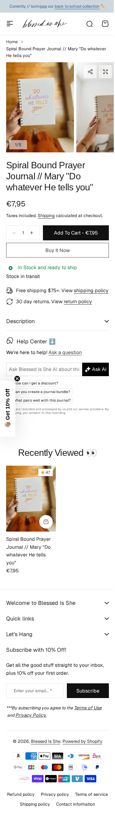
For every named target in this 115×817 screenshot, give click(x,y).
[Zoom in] (40, 107)
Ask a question (65, 360)
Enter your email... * (33, 706)
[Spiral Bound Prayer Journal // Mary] (31, 514)
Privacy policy (72, 809)
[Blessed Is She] (44, 24)
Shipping (46, 215)
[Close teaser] (17, 379)
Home (12, 41)
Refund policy (38, 809)
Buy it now (57, 250)
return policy (78, 301)
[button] (90, 71)
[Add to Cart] (46, 537)
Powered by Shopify (80, 756)
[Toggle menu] (10, 23)
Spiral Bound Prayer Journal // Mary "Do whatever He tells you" (49, 176)
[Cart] (105, 23)
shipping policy (91, 290)
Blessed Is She (43, 756)
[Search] (89, 23)
